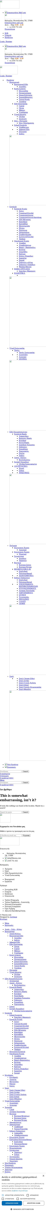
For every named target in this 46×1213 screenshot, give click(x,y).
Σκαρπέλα (22, 258)
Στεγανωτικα (19, 556)
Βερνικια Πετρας (25, 567)
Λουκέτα (12, 1079)
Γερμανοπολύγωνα (26, 215)
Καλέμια (22, 254)
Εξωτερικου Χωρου (21, 548)
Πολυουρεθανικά (25, 573)
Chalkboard (18, 1127)
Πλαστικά (22, 554)
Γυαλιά (21, 106)
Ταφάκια (22, 239)
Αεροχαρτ (22, 357)
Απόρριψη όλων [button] (33, 1203)
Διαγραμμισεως (15, 1122)
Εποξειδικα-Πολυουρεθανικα (20, 1140)
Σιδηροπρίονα (24, 232)
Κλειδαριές (13, 1077)
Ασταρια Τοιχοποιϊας (27, 591)
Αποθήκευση (24, 127)
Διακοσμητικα (14, 1125)
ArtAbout (13, 917)
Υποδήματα (23, 112)
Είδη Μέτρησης (25, 220)
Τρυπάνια (22, 102)
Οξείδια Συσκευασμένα (28, 464)
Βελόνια (22, 250)
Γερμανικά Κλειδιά (26, 213)
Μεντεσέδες (14, 1082)
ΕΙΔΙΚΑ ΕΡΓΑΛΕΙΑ (22, 269)
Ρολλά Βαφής (24, 443)
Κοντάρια (22, 440)
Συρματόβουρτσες (26, 97)
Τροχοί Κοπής (24, 99)
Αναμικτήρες (24, 436)
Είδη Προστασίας (20, 104)
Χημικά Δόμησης (15, 1159)
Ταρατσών (23, 561)
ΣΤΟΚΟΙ (22, 595)
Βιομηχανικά (14, 82)
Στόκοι (21, 470)
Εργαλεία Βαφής (20, 434)
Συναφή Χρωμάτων (21, 462)
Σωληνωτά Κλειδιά (26, 237)
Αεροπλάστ (23, 355)
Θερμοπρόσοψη (15, 1148)
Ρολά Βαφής (18, 996)
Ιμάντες (17, 940)
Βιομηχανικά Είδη (21, 84)
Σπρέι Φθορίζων (15, 1099)
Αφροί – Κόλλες (15, 983)
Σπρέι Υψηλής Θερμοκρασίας (30, 687)
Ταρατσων (18, 1152)
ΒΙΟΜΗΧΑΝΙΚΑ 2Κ (22, 569)
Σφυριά (21, 260)
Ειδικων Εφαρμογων (22, 578)
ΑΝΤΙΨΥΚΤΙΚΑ (20, 466)
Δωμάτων (22, 558)
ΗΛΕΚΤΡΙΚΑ (19, 273)
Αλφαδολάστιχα (25, 245)
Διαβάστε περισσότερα (20, 1191)
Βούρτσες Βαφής (25, 438)
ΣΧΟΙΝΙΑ (23, 359)
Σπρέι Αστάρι (24, 681)
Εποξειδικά (23, 571)
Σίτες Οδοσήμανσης (26, 123)
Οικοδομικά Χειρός (21, 241)
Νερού (21, 468)
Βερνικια (17, 563)
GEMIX (22, 603)
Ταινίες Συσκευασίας (27, 353)
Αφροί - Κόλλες (20, 458)
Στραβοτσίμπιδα (25, 235)
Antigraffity (18, 1133)
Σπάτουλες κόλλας (26, 262)
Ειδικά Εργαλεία (20, 125)
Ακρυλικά (22, 550)
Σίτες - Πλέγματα (20, 121)
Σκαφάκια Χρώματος (27, 445)
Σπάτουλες (23, 447)
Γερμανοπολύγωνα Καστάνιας (30, 217)
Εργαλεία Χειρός (20, 209)
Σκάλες (21, 134)
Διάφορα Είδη (24, 129)
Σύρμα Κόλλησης (25, 95)
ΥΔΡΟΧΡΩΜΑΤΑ (26, 593)
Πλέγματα (23, 132)
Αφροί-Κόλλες (15, 934)
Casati (11, 1110)
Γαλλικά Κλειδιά (20, 1024)
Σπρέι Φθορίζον (25, 689)
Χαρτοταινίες (24, 451)
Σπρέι (11, 676)
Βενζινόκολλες (24, 460)
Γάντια (21, 108)
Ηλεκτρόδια (23, 91)
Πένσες (22, 228)
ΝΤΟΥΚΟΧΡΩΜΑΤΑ (27, 588)
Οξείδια (22, 117)
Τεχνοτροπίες (24, 597)
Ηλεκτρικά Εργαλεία (17, 1052)
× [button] (43, 1176)
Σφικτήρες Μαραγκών (27, 271)
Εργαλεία (13, 207)
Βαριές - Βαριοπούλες (27, 247)
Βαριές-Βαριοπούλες (22, 1060)
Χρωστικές (13, 1161)
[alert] (23, 1193)
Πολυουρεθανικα (20, 1144)
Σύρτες (12, 1086)
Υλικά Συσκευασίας (17, 348)
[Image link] (9, 845)
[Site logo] (9, 8)
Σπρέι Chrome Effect (27, 679)
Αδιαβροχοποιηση (21, 1135)
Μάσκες (22, 110)
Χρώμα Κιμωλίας (21, 1129)
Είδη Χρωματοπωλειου (18, 432)
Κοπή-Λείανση (19, 89)
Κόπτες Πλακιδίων (26, 256)
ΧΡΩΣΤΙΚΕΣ (24, 473)
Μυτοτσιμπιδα (24, 226)
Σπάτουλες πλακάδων (27, 265)
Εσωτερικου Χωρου (21, 552)
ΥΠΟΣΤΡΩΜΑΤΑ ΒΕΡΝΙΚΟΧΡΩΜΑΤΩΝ (28, 585)
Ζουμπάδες (23, 252)
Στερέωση (23, 119)
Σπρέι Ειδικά (24, 685)
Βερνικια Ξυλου (25, 565)
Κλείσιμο (3, 919)
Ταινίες (16, 350)
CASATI (22, 601)
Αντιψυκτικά (14, 981)
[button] (23, 1209)
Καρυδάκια (23, 222)
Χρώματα (13, 546)
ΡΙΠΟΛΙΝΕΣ (24, 599)
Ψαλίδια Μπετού (25, 267)
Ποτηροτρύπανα (25, 93)
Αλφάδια (22, 243)
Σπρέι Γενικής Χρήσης (27, 683)
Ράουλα (12, 1084)
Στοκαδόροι (23, 449)
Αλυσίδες (22, 87)
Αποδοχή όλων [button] (12, 1203)
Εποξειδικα (18, 1142)
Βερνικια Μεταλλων (21, 1116)
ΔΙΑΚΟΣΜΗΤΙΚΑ (26, 576)
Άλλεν (21, 211)
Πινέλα (21, 453)
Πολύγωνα (23, 230)
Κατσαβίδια (23, 224)
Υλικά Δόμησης (20, 114)
